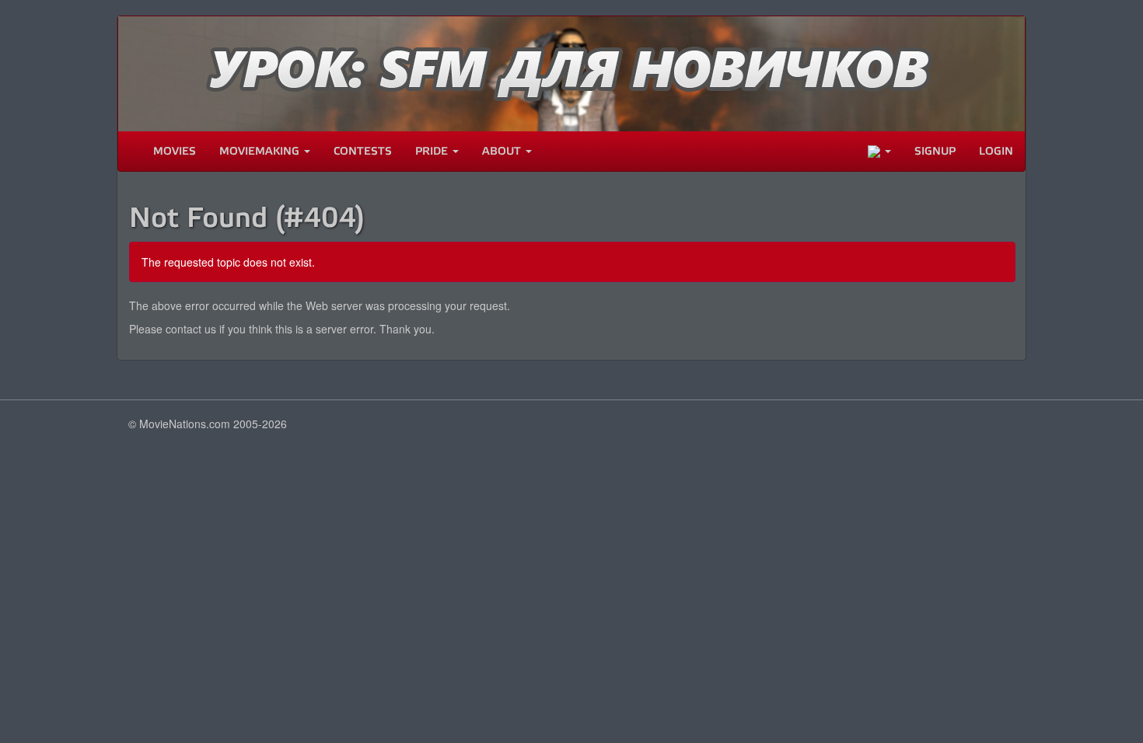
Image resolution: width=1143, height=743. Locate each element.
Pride (433, 151)
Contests (363, 151)
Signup (935, 151)
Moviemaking (260, 151)
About (503, 151)
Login (996, 151)
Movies (174, 151)
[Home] (130, 151)
